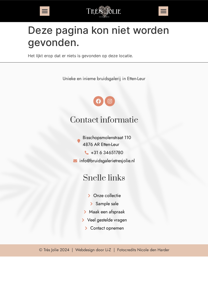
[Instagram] (110, 101)
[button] (44, 11)
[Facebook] (98, 101)
